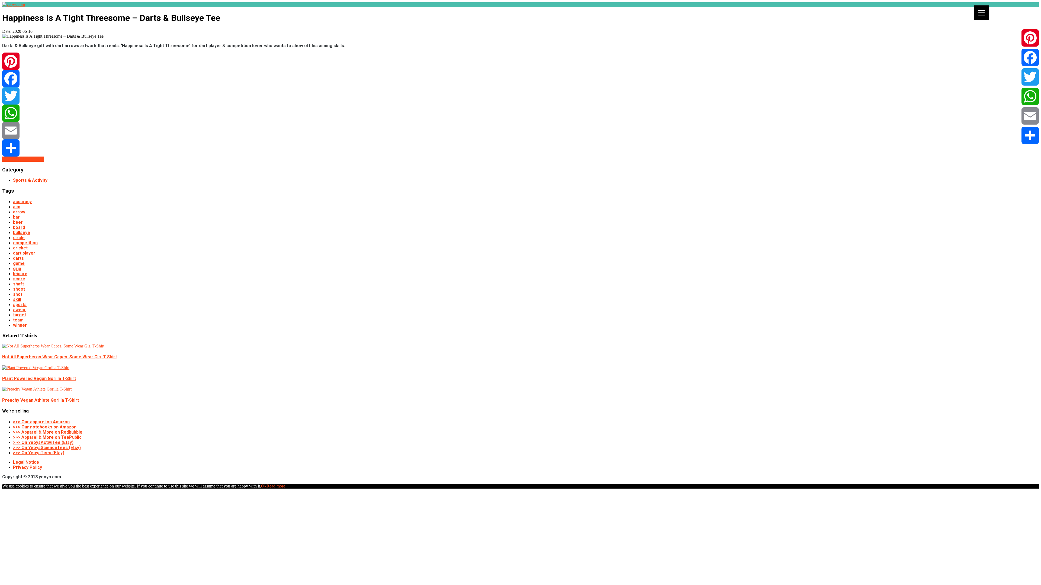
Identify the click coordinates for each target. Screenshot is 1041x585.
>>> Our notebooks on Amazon (44, 427)
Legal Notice (26, 462)
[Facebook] (520, 78)
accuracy (22, 201)
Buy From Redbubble (23, 159)
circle (19, 237)
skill (17, 299)
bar (16, 217)
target (19, 314)
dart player (24, 253)
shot (17, 294)
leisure (20, 273)
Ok (263, 486)
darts (18, 258)
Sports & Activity (30, 180)
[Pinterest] (520, 61)
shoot (19, 289)
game (19, 263)
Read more (275, 486)
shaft (18, 284)
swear (19, 309)
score (19, 278)
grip (17, 268)
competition (25, 242)
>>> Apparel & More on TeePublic (47, 437)
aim (16, 206)
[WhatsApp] (520, 113)
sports (20, 304)
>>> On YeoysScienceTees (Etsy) (47, 447)
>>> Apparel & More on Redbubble (47, 432)
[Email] (520, 130)
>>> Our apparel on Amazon (41, 421)
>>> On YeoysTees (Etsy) (38, 452)
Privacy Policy (27, 467)
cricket (20, 248)
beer (18, 222)
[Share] (520, 148)
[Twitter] (520, 96)
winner (20, 325)
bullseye (21, 232)
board (19, 227)
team (18, 320)
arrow (19, 211)
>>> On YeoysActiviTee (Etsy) (43, 442)
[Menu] (981, 12)
